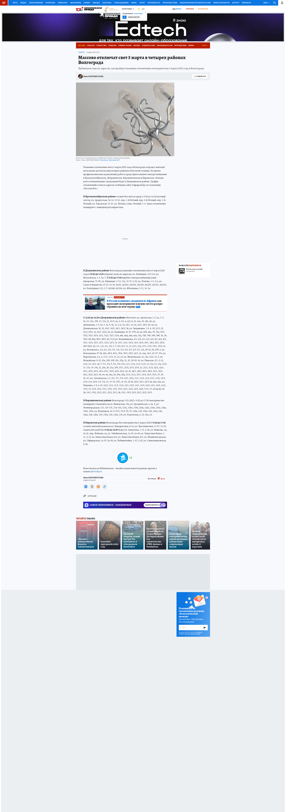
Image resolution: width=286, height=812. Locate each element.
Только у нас (101, 45)
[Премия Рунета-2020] (110, 9)
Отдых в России (148, 45)
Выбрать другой (133, 17)
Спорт (142, 3)
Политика (50, 3)
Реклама (190, 9)
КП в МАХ (136, 45)
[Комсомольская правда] (89, 9)
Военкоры (112, 45)
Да (124, 17)
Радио (179, 9)
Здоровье (106, 3)
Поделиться (201, 76)
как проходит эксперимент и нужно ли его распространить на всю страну (135, 304)
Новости (90, 45)
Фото (15, 3)
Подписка (203, 9)
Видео (23, 3)
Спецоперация (36, 3)
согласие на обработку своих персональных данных (190, 633)
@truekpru (96, 471)
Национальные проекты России (195, 3)
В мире (87, 3)
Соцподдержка (121, 3)
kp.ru (163, 478)
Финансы (246, 3)
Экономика (75, 3)
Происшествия (170, 3)
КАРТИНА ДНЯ (92, 496)
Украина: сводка (124, 45)
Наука (134, 3)
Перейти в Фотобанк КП (110, 160)
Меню (4, 3)
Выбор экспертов (221, 3)
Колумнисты (154, 3)
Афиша (191, 45)
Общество (62, 3)
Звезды (96, 3)
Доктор (235, 3)
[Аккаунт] (282, 3)
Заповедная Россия (164, 45)
